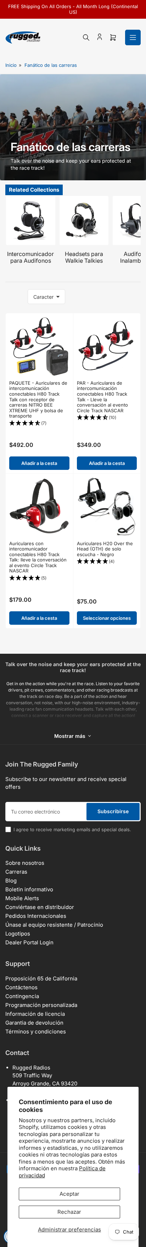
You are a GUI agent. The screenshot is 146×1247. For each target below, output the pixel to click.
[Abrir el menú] (133, 37)
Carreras (16, 871)
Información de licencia (35, 1013)
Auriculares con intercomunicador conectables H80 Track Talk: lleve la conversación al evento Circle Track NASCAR (38, 557)
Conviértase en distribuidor (39, 907)
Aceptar (69, 1193)
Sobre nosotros (24, 863)
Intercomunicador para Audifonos (30, 257)
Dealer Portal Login (29, 942)
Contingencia (22, 996)
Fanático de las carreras (50, 65)
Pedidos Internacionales (35, 916)
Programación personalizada (41, 1005)
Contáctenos (21, 987)
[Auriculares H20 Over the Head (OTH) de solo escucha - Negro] (107, 507)
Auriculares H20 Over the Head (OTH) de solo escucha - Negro (105, 549)
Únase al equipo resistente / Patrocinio (54, 924)
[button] (39, 423)
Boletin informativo (29, 889)
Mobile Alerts (22, 898)
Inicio (11, 65)
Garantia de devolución (34, 1022)
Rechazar (69, 1211)
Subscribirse (113, 811)
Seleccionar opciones (107, 618)
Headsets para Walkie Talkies (84, 257)
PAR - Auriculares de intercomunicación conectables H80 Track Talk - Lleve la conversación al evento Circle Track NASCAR (102, 396)
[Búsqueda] (86, 37)
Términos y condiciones (35, 1031)
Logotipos (17, 933)
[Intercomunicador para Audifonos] (30, 220)
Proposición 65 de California (41, 978)
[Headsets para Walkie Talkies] (84, 220)
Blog (11, 880)
